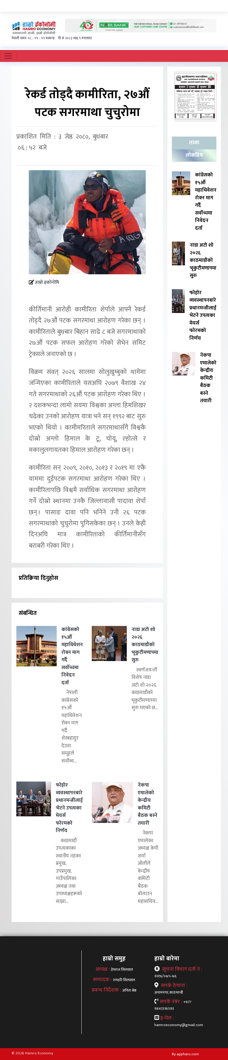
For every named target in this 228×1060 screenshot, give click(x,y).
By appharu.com (185, 1054)
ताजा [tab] (194, 142)
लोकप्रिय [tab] (194, 155)
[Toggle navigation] (8, 56)
